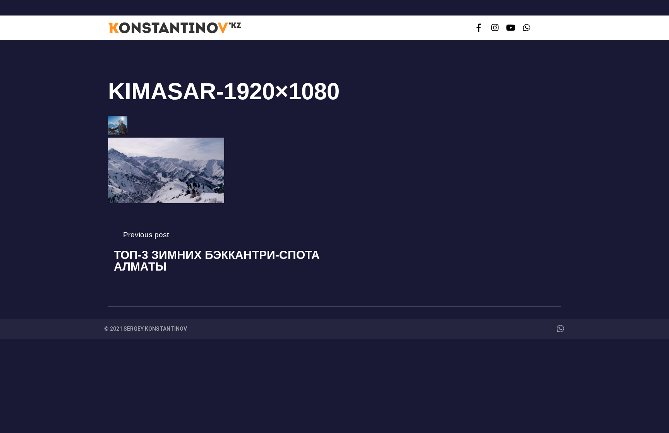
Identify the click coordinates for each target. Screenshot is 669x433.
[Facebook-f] (478, 27)
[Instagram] (494, 27)
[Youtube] (510, 27)
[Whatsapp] (526, 27)
